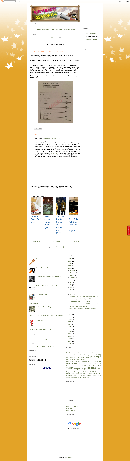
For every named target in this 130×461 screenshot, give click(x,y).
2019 (69, 319)
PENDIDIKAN (91, 368)
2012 (69, 336)
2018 (69, 322)
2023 (69, 266)
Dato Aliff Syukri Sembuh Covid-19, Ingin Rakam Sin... (84, 303)
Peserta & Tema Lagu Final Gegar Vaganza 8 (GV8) (84, 296)
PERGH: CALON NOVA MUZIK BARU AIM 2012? (60, 224)
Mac (71, 289)
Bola (67, 352)
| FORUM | (39, 29)
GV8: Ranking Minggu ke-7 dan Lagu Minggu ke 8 (83, 308)
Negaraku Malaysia (80, 368)
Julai (71, 282)
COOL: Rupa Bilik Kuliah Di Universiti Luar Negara (73, 223)
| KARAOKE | (59, 29)
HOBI (75, 357)
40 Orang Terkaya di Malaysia (44, 307)
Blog (93, 351)
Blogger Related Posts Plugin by (38, 235)
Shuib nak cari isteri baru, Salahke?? (79, 301)
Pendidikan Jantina (96, 370)
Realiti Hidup (86, 372)
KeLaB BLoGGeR (71, 404)
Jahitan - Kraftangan (95, 359)
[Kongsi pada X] (38, 129)
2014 (69, 331)
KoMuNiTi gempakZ (54, 37)
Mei (71, 285)
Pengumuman (69, 372)
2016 (69, 326)
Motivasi (86, 365)
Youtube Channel (91, 39)
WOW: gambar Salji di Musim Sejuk (46, 222)
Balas (36, 159)
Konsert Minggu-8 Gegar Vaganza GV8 (80, 299)
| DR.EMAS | (66, 29)
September (73, 277)
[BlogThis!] (36, 129)
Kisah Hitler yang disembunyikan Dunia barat (48, 276)
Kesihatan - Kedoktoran (93, 361)
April (71, 287)
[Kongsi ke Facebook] (40, 129)
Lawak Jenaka (71, 363)
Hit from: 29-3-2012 (46, 370)
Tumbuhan (89, 375)
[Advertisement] (91, 78)
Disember (73, 270)
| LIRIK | (52, 29)
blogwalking (86, 377)
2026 (69, 258)
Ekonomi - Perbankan (88, 352)
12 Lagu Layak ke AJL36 (76, 311)
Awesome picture (34, 303)
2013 (69, 334)
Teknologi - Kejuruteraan (79, 375)
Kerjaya (83, 361)
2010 (69, 341)
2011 (69, 338)
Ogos (71, 280)
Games (93, 355)
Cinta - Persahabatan (75, 352)
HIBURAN (69, 357)
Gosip (98, 355)
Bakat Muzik (79, 351)
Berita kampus (87, 351)
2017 (69, 324)
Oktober (72, 275)
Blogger (70, 457)
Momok (81, 365)
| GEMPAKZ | (46, 29)
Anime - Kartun (70, 351)
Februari (72, 292)
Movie (90, 365)
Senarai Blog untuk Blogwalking (45, 267)
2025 (69, 261)
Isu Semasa (82, 359)
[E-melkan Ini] (35, 129)
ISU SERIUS (95, 357)
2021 (69, 314)
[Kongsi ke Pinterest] (41, 129)
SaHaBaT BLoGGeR (72, 406)
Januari (72, 294)
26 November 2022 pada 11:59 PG (52, 138)
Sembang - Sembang (87, 373)
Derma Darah (40, 320)
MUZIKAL (75, 366)
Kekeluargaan (69, 361)
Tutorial (95, 375)
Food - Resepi (79, 355)
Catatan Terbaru (36, 241)
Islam (74, 360)
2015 (69, 329)
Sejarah (77, 373)
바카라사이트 (53, 153)
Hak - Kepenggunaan (83, 357)
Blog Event (98, 351)
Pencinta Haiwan (83, 370)
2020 (69, 317)
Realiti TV (93, 372)
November (73, 273)
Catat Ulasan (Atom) (58, 247)
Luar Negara (90, 363)
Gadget (88, 355)
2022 (69, 268)
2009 (69, 343)
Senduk (38, 259)
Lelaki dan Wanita (81, 363)
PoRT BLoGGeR (71, 408)
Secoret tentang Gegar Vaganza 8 (79, 306)
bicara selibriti (77, 377)
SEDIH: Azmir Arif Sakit (35, 219)
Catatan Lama (75, 241)
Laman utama (56, 241)
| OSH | (73, 29)
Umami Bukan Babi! (41, 294)
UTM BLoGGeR (70, 410)
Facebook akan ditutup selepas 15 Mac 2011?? (43, 329)
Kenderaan (77, 361)
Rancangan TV (78, 372)
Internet (68, 359)
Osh (46, 339)
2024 (69, 263)
